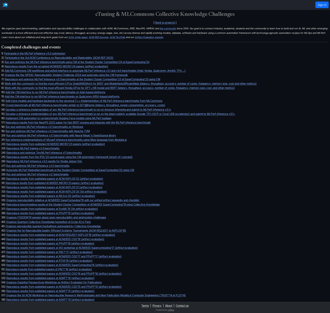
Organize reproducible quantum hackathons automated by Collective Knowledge (53, 226)
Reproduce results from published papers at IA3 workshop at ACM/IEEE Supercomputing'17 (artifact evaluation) (72, 247)
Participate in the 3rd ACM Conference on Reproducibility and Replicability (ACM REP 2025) (59, 57)
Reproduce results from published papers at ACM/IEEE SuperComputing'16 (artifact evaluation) (62, 265)
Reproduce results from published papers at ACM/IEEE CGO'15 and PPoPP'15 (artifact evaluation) (64, 286)
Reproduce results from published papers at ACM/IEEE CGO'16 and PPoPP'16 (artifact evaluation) (64, 273)
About (168, 305)
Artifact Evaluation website (149, 37)
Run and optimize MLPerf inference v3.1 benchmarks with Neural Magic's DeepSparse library (61, 135)
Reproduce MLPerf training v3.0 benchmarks (32, 148)
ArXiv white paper (77, 37)
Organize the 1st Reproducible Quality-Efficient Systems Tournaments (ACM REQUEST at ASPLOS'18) (66, 230)
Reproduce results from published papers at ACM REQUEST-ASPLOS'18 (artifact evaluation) (60, 235)
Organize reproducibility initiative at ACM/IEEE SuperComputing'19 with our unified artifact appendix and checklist (72, 200)
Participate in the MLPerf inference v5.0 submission (34, 53)
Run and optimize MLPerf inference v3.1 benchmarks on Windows (44, 127)
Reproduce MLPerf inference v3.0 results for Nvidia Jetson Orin (44, 161)
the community (168, 28)
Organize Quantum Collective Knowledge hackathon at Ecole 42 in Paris (48, 222)
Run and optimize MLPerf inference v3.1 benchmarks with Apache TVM (48, 131)
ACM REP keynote (98, 37)
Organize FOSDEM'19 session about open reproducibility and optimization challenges (56, 217)
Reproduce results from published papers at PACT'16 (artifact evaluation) (49, 269)
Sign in (322, 5)
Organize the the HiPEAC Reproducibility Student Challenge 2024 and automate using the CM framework (66, 75)
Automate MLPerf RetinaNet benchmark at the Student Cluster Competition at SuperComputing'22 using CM (70, 170)
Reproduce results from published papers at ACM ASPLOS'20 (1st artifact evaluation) (56, 191)
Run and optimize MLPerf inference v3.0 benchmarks (37, 165)
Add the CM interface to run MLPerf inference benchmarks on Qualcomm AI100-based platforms (62, 96)
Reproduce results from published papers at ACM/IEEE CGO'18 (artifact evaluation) (55, 239)
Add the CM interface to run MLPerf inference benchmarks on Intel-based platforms (55, 92)
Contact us (182, 305)
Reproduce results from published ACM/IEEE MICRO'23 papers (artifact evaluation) (55, 144)
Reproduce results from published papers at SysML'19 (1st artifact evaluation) (52, 209)
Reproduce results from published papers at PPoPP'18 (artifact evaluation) (50, 243)
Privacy (157, 305)
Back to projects (165, 22)
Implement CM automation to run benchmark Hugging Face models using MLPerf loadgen (58, 118)
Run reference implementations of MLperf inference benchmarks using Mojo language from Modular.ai (66, 139)
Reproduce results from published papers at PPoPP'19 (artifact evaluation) (50, 213)
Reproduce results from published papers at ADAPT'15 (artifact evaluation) (50, 291)
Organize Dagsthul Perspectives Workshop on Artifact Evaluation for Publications (54, 282)
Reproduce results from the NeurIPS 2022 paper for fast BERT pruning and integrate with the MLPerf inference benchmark (78, 122)
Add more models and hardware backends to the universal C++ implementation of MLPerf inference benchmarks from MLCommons (84, 100)
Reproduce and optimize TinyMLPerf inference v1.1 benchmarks (44, 152)
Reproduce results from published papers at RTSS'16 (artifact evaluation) (49, 260)
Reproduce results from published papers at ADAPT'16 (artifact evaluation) (50, 278)
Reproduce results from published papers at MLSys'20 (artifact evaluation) (50, 196)
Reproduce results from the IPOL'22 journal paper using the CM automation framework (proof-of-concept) (69, 157)
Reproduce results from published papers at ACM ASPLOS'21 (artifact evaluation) (54, 187)
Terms (145, 305)
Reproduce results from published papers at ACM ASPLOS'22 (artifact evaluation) (54, 178)
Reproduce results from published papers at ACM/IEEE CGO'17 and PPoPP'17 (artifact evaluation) (64, 256)
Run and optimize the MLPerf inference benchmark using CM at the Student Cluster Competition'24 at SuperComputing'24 (77, 62)
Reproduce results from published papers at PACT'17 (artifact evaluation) (49, 252)
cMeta (171, 310)
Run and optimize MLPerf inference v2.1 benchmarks (37, 174)
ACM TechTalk (117, 37)
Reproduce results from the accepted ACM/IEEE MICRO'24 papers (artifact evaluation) (56, 66)
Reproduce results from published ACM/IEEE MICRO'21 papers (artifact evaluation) (55, 183)
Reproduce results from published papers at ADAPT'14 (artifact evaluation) (50, 299)
